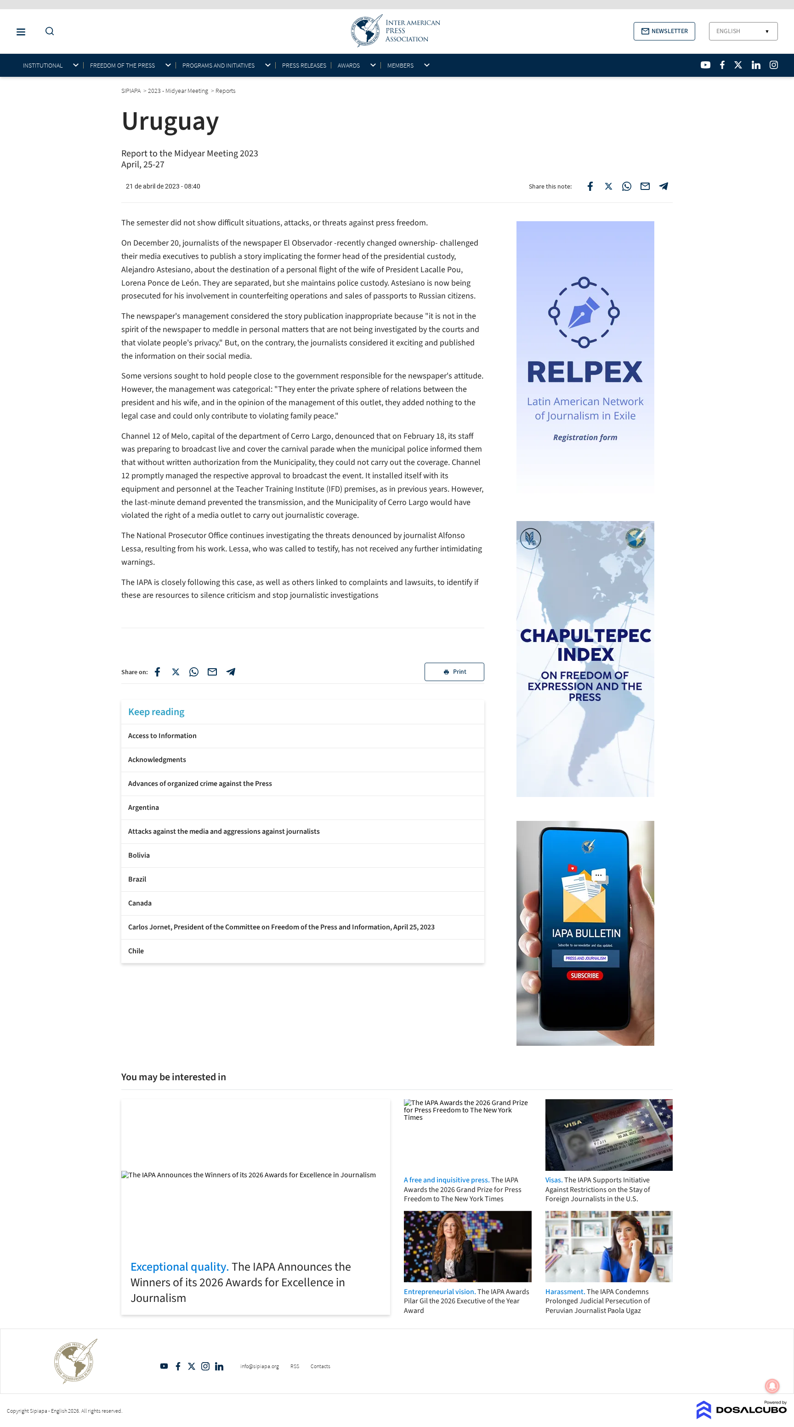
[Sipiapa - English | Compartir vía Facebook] (157, 672)
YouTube (164, 1366)
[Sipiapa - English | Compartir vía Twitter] (175, 672)
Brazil (137, 879)
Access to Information (162, 736)
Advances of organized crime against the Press (200, 784)
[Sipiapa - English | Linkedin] (756, 65)
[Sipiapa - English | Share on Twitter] (608, 186)
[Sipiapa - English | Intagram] (774, 65)
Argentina (143, 807)
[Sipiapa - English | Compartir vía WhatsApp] (194, 672)
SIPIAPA (131, 90)
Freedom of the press (122, 65)
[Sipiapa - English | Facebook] (722, 65)
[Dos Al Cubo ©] (742, 1416)
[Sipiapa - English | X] (738, 65)
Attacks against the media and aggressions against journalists (224, 831)
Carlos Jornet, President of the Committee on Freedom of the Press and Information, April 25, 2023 (281, 927)
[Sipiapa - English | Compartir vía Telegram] (230, 672)
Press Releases (304, 65)
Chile (136, 951)
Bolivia (139, 855)
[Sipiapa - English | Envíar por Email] (645, 186)
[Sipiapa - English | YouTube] (705, 65)
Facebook (178, 1366)
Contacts (320, 1366)
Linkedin (219, 1366)
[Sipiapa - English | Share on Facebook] (590, 186)
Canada (140, 903)
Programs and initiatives (218, 65)
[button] (664, 31)
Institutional (42, 65)
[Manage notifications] (772, 1386)
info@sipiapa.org (259, 1366)
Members (400, 65)
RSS (294, 1366)
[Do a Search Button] (47, 31)
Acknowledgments (157, 760)
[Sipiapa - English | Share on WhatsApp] (627, 186)
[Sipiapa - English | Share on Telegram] (663, 186)
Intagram (205, 1366)
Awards (349, 65)
